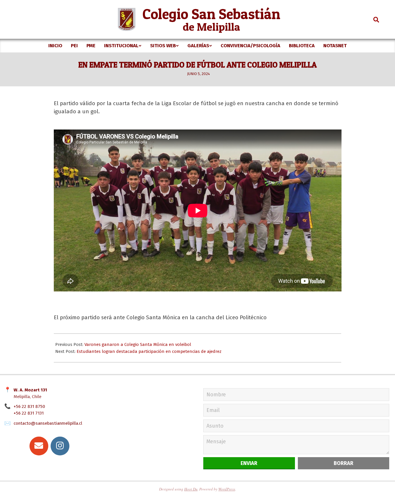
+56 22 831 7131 (29, 413)
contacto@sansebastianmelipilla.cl (48, 423)
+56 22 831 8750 (29, 406)
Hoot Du (191, 489)
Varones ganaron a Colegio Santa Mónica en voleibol (137, 344)
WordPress (226, 489)
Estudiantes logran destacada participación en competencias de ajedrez (149, 351)
